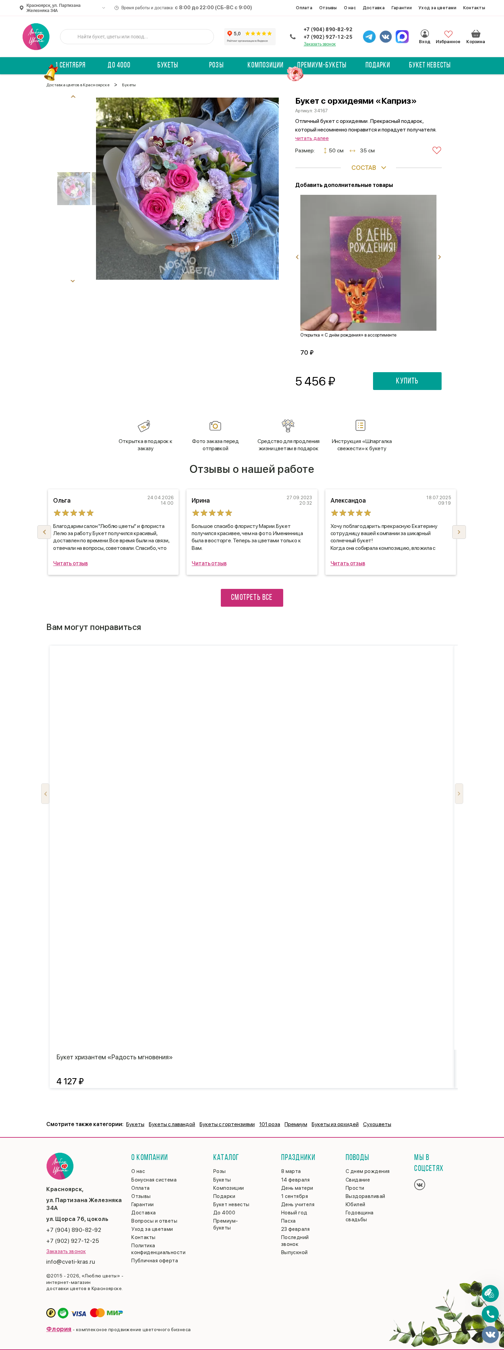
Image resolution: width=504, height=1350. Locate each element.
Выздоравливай (365, 1196)
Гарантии (402, 7)
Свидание (358, 1180)
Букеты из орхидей (335, 1124)
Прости (355, 1188)
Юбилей (355, 1204)
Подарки (377, 66)
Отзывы (328, 7)
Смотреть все (252, 598)
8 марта (291, 1171)
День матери (297, 1188)
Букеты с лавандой (172, 1124)
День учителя (297, 1204)
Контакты (474, 7)
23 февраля (295, 1229)
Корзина (475, 33)
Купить (407, 381)
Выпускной (294, 1252)
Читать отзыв (70, 563)
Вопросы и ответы (154, 1221)
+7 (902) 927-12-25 (328, 37)
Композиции (266, 66)
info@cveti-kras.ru (70, 1261)
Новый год (294, 1213)
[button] (459, 532)
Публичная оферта (154, 1261)
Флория (59, 1329)
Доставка (374, 7)
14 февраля (295, 1180)
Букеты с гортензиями (227, 1124)
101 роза (269, 1124)
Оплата (304, 7)
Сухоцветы (377, 1124)
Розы (216, 66)
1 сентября (70, 66)
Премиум (296, 1124)
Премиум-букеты (321, 66)
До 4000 (119, 66)
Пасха (288, 1221)
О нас (350, 7)
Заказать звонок (320, 44)
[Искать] (70, 36)
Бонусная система (154, 1180)
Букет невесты (430, 66)
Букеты (168, 66)
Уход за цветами (437, 7)
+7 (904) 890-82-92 (328, 29)
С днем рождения (368, 1171)
